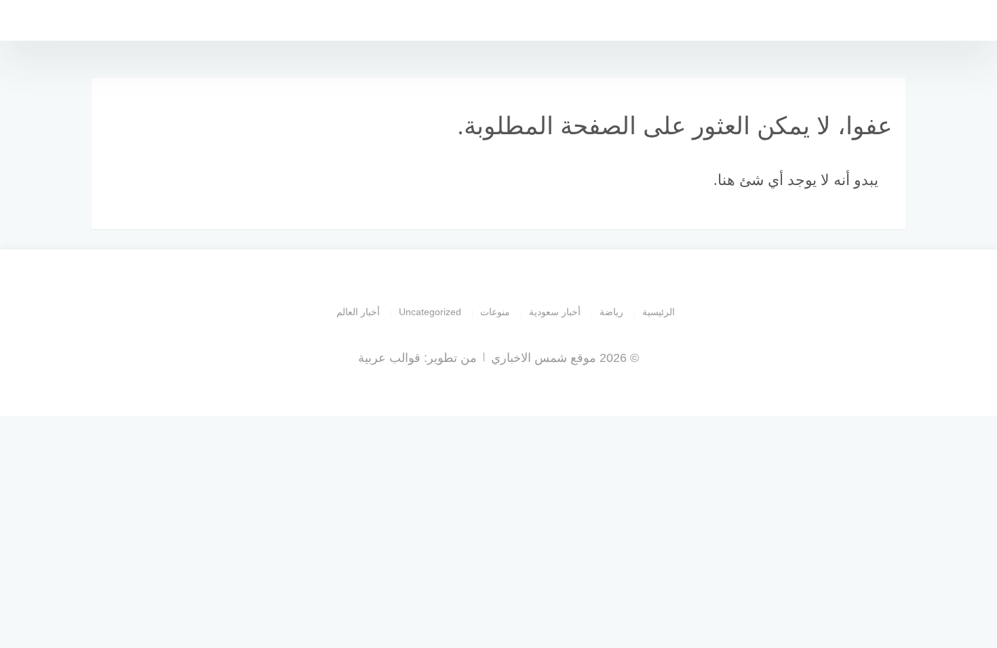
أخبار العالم (358, 311)
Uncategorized (430, 311)
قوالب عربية (389, 358)
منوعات (495, 311)
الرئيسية (658, 311)
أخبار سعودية (555, 311)
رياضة (611, 311)
